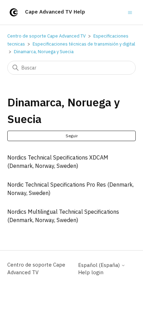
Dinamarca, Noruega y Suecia (44, 52)
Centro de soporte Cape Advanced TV (46, 36)
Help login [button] (90, 272)
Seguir (72, 135)
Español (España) (99, 265)
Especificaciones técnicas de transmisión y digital (84, 44)
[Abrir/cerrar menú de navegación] (130, 12)
